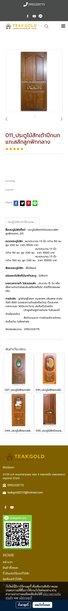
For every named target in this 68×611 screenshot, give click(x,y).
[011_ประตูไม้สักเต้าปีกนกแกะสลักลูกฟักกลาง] (34, 80)
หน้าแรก (8, 562)
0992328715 (15, 485)
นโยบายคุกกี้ (25, 598)
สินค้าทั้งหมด (10, 567)
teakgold (22, 189)
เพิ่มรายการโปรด (19, 172)
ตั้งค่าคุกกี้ (23, 604)
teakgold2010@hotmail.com (25, 492)
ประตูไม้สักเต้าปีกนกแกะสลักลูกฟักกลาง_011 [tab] (23, 222)
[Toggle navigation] (63, 26)
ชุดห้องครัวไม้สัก (12, 579)
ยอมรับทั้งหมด (42, 604)
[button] (45, 26)
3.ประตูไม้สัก (24, 181)
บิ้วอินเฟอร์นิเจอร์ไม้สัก (16, 573)
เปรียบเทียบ (48, 172)
